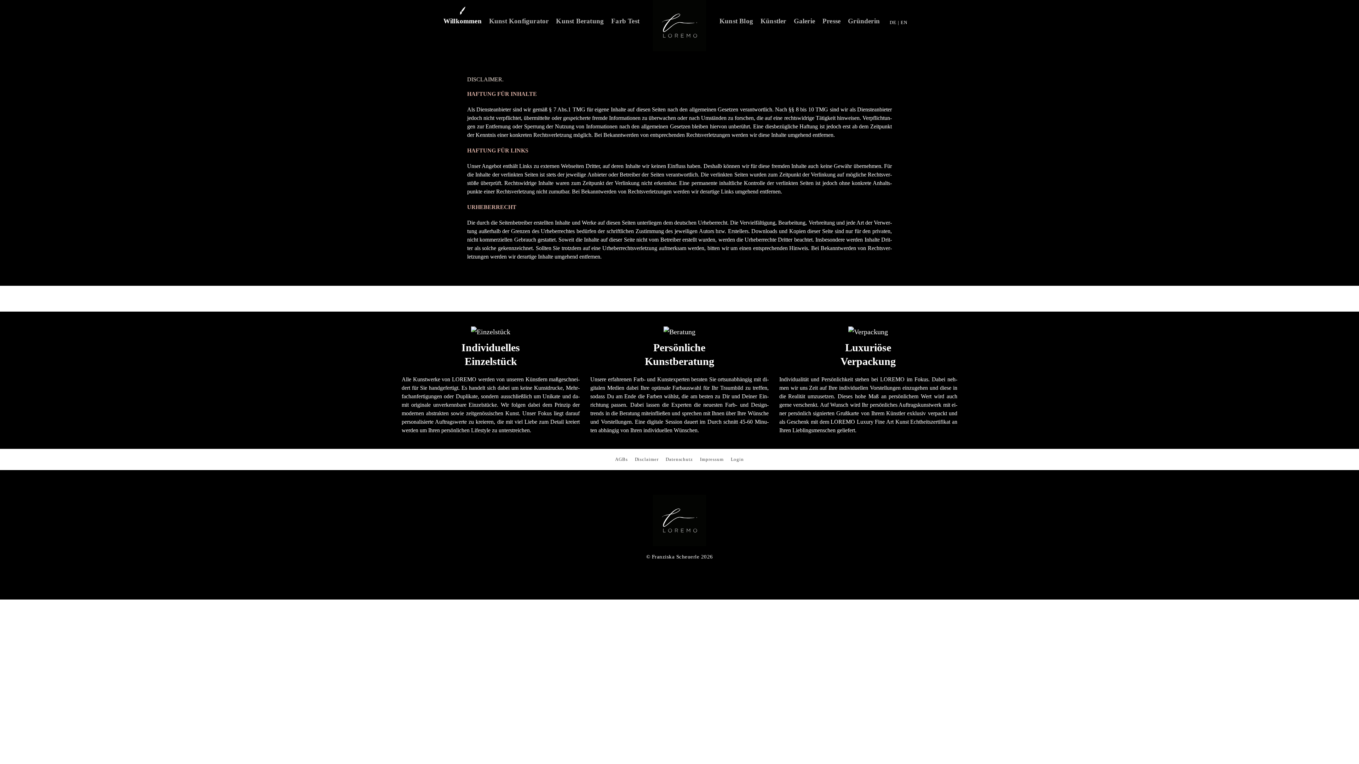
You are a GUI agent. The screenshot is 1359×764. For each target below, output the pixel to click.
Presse (831, 21)
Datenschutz (679, 459)
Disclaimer (647, 459)
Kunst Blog (736, 21)
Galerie (804, 21)
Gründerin (864, 21)
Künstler (773, 21)
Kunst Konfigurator (519, 21)
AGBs (621, 459)
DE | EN (898, 22)
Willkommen (462, 21)
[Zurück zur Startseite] (679, 25)
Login (737, 459)
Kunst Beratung (580, 21)
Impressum (711, 459)
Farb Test (625, 21)
